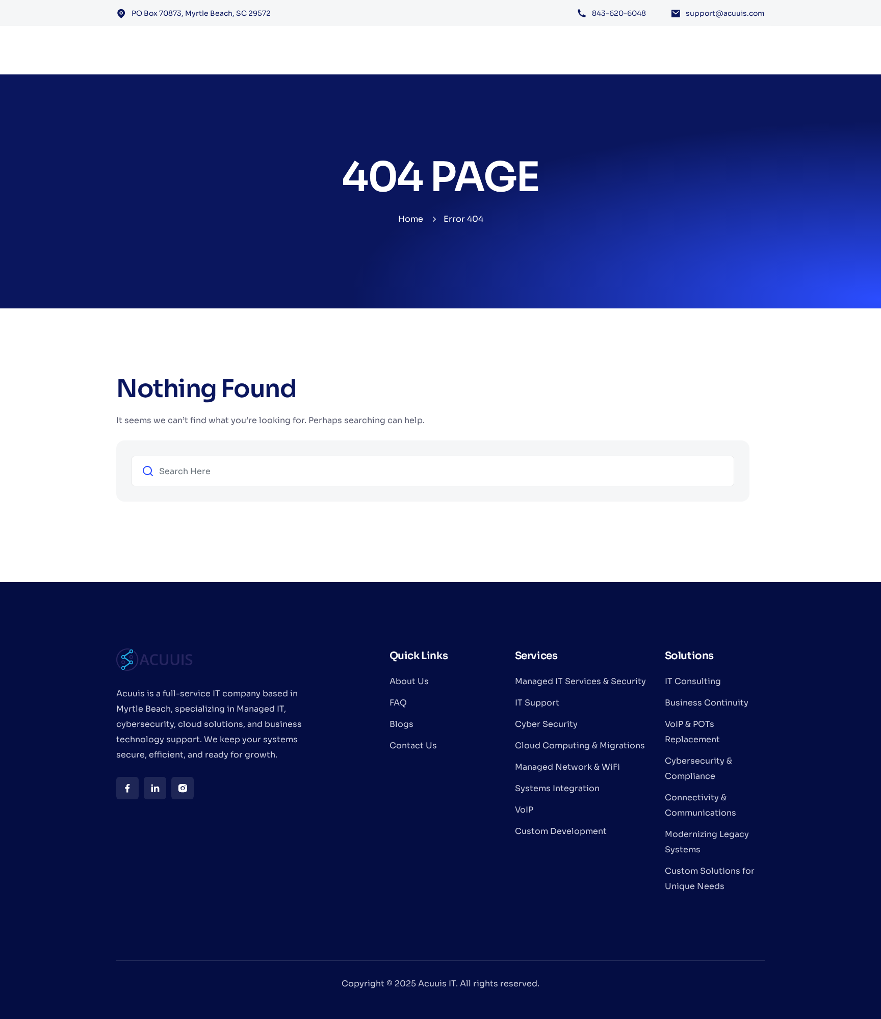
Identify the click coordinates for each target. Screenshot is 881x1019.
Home (410, 219)
